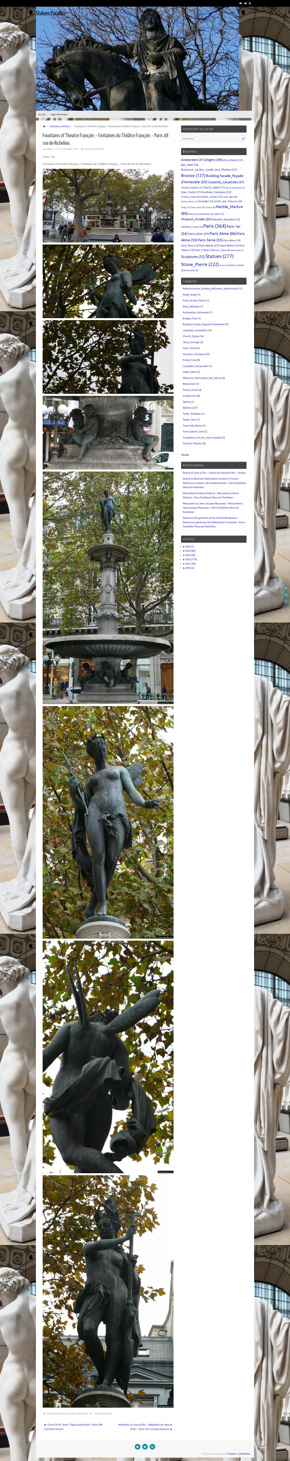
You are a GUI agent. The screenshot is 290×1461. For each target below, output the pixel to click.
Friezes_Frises (190, 196)
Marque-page (105, 1413)
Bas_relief (189, 165)
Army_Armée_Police (194, 300)
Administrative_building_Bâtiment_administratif (211, 288)
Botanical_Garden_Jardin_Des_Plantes (209, 169)
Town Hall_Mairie (192, 425)
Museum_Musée (196, 219)
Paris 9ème (229, 245)
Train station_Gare (193, 431)
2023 (190, 555)
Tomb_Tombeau (192, 413)
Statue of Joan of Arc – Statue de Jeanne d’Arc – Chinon (214, 473)
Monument (189, 384)
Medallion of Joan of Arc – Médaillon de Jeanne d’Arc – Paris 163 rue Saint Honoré (145, 1427)
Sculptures (193, 257)
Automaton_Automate (196, 312)
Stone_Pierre (200, 264)
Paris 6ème (231, 240)
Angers (213, 160)
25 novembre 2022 (68, 149)
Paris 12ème (222, 250)
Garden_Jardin (211, 197)
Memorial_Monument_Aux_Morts (206, 214)
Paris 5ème (210, 240)
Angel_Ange (190, 294)
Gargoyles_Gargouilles (195, 366)
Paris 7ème (189, 245)
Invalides (205, 201)
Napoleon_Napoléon (226, 219)
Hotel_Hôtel (190, 372)
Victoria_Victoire (192, 443)
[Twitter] (245, 3)
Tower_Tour (189, 419)
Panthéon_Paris (192, 226)
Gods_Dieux (230, 196)
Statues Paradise (51, 13)
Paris (79, 1413)
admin (49, 149)
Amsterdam (192, 160)
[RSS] (250, 3)
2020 (189, 568)
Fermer (185, 454)
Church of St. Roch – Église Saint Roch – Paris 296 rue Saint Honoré (73, 1427)
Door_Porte (190, 192)
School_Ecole (237, 250)
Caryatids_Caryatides (226, 182)
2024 (190, 551)
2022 (191, 559)
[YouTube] (240, 3)
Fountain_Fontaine (60, 126)
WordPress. (245, 1453)
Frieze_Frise (189, 360)
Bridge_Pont (190, 318)
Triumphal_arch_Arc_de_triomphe (202, 437)
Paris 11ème (204, 250)
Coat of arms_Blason (235, 188)
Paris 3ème (223, 233)
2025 (189, 546)
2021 (190, 563)
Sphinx (187, 402)
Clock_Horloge (191, 342)
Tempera (231, 1453)
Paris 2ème (198, 234)
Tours (223, 265)
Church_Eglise (214, 187)
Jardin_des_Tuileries (228, 201)
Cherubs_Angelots (191, 187)
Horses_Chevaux (189, 201)
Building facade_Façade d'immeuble (203, 324)
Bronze (50, 1413)
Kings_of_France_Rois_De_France (198, 207)
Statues (220, 256)
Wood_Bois (191, 270)
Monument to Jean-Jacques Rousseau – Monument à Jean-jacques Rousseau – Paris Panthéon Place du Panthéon (213, 508)
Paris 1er (87, 1413)
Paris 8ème (209, 245)
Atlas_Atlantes (233, 160)
